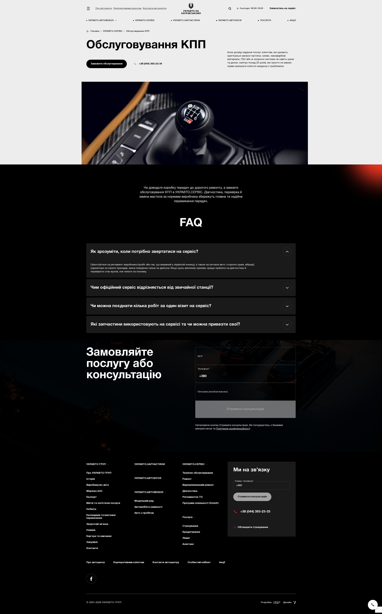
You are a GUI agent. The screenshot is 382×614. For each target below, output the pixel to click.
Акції (293, 20)
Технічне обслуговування (197, 473)
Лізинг (186, 538)
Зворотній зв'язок (97, 524)
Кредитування (191, 532)
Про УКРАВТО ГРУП (98, 473)
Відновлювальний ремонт (198, 485)
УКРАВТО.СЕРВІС (145, 20)
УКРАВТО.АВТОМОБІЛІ (148, 492)
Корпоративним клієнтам (127, 8)
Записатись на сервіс (282, 8)
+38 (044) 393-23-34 (150, 64)
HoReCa (91, 509)
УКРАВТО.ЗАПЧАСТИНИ (186, 20)
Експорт (91, 497)
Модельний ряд (144, 501)
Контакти (92, 548)
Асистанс (188, 544)
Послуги (265, 20)
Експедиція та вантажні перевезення (100, 516)
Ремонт (187, 479)
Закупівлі (92, 542)
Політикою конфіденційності (233, 429)
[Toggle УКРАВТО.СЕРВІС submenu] (207, 464)
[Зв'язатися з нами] (373, 605)
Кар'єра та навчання (98, 536)
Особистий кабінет (199, 562)
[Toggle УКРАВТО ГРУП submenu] (108, 464)
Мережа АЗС (94, 491)
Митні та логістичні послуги (103, 503)
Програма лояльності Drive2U (200, 503)
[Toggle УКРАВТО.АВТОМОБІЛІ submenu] (165, 492)
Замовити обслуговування (106, 64)
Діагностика (189, 491)
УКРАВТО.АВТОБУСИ (230, 20)
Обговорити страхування (253, 527)
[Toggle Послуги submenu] (194, 517)
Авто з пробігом (144, 513)
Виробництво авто (97, 485)
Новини (90, 530)
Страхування (190, 526)
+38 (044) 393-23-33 (255, 511)
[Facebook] (91, 579)
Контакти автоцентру (155, 8)
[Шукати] (230, 8)
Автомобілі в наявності (148, 507)
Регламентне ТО (192, 497)
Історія (90, 479)
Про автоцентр (103, 8)
